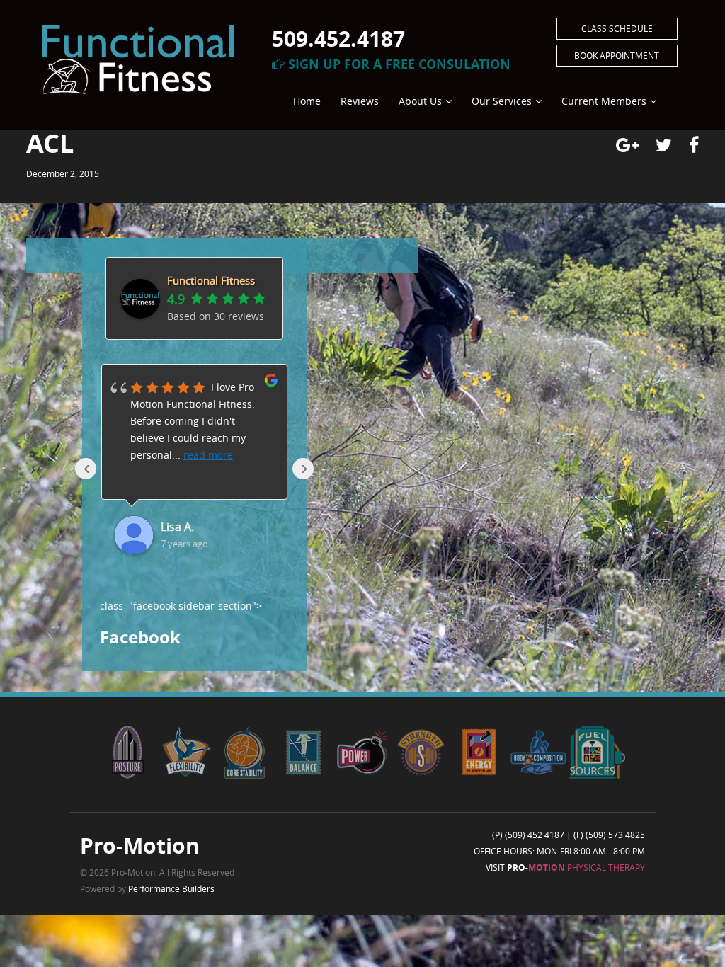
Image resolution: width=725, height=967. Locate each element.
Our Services (502, 101)
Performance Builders (171, 888)
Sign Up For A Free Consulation (397, 64)
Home (307, 101)
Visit (565, 867)
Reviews (360, 101)
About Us (420, 101)
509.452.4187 (338, 38)
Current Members (603, 101)
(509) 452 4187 (534, 834)
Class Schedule (617, 28)
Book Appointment (616, 55)
